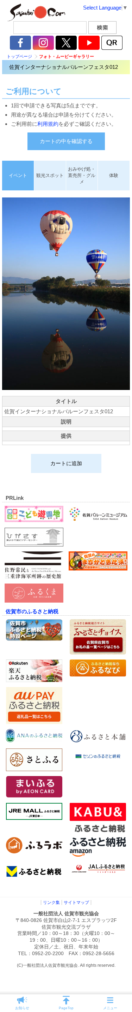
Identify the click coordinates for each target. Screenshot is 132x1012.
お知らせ (22, 1008)
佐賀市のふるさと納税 (32, 611)
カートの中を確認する (66, 141)
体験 (113, 175)
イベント (18, 175)
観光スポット (50, 175)
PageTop (66, 1008)
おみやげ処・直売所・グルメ (81, 175)
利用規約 (47, 124)
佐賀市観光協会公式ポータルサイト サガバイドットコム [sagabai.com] (35, 12)
